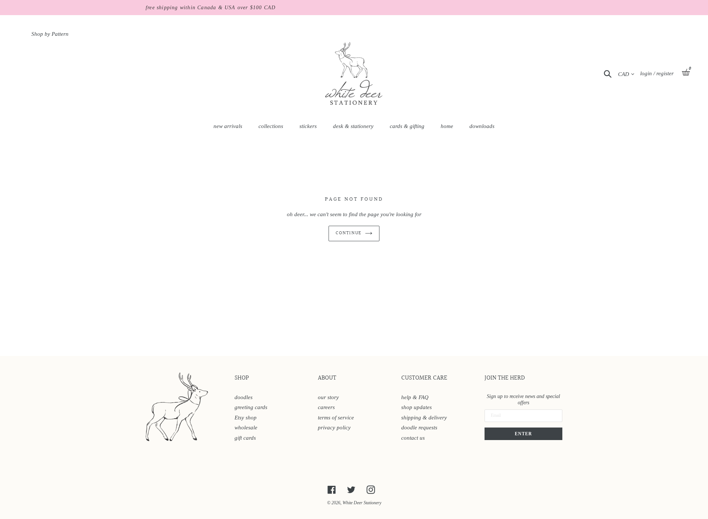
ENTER (523, 433)
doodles (244, 397)
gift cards (245, 438)
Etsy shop (246, 418)
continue (348, 233)
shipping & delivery (424, 418)
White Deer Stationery (362, 502)
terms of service (336, 418)
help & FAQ (414, 397)
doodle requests (419, 427)
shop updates (416, 407)
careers (326, 407)
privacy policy (334, 427)
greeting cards (251, 407)
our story (328, 397)
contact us (413, 438)
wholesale (246, 427)
